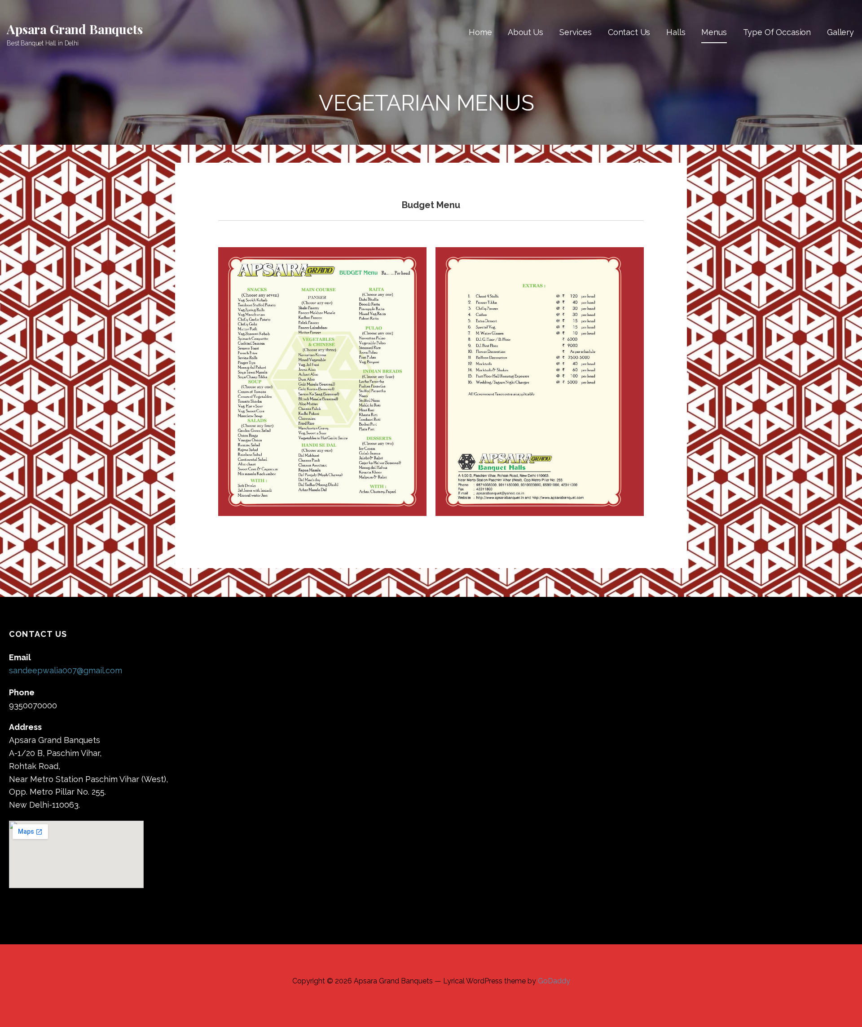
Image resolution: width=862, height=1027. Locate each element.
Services (575, 32)
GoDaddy (554, 981)
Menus (713, 32)
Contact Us (629, 32)
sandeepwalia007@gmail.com (65, 670)
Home (480, 32)
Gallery (840, 32)
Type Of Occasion (777, 32)
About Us (525, 32)
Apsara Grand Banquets (75, 29)
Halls (675, 32)
